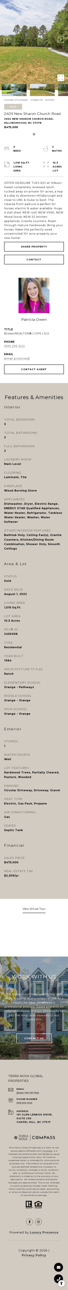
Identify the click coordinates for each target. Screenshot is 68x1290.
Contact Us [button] (34, 1038)
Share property (34, 246)
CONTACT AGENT (34, 369)
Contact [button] (34, 259)
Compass (47, 1151)
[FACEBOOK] (29, 1222)
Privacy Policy (34, 1255)
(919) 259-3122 (14, 346)
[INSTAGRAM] (38, 1222)
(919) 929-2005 (24, 1103)
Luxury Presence (44, 1232)
